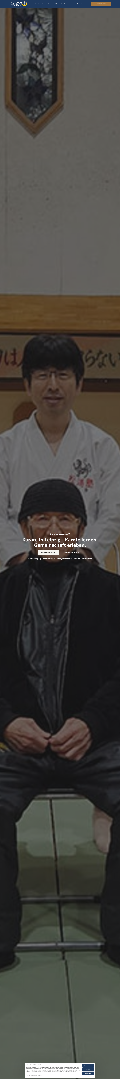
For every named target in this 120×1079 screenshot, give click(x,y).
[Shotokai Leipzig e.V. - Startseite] (18, 3)
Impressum (41, 1075)
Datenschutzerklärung (31, 1075)
